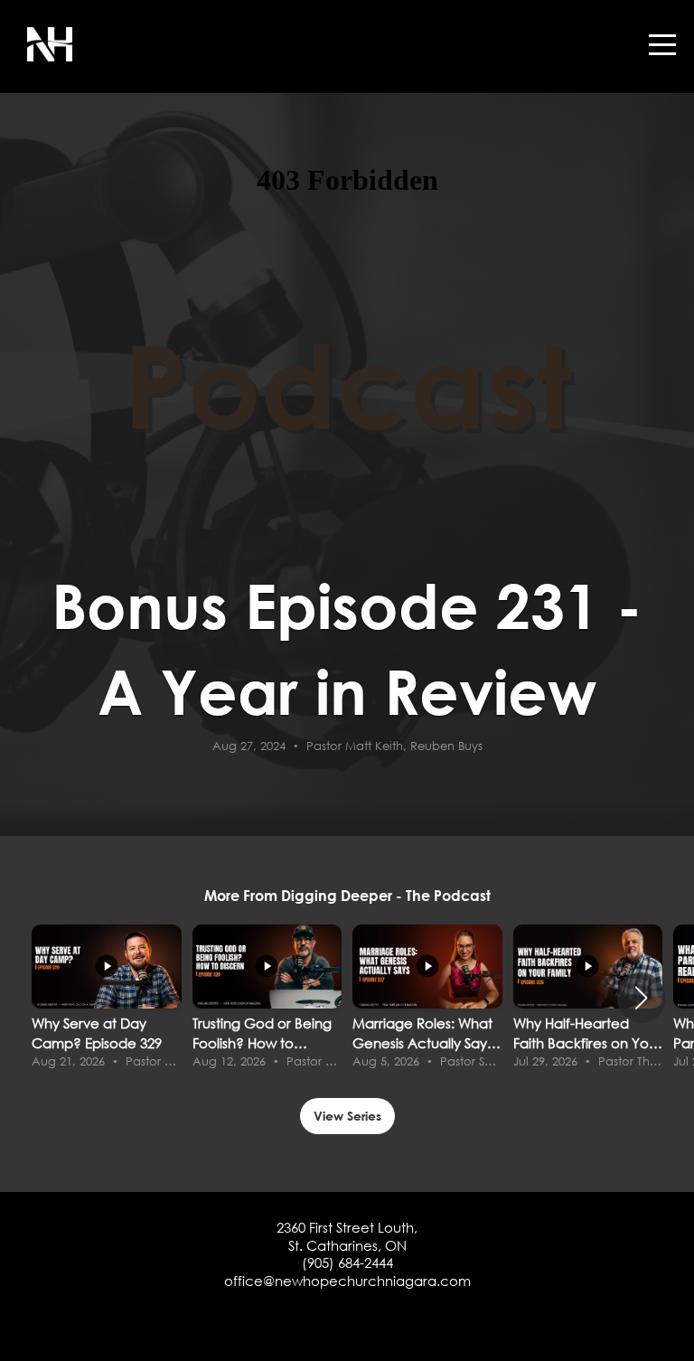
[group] (107, 998)
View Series (347, 1115)
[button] (641, 998)
